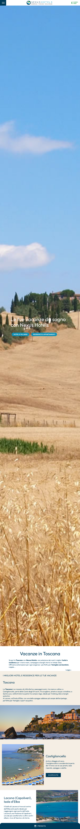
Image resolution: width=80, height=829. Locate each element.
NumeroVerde (75, 2)
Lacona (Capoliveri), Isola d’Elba (18, 800)
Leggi (68, 670)
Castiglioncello (56, 756)
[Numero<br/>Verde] (72, 3)
